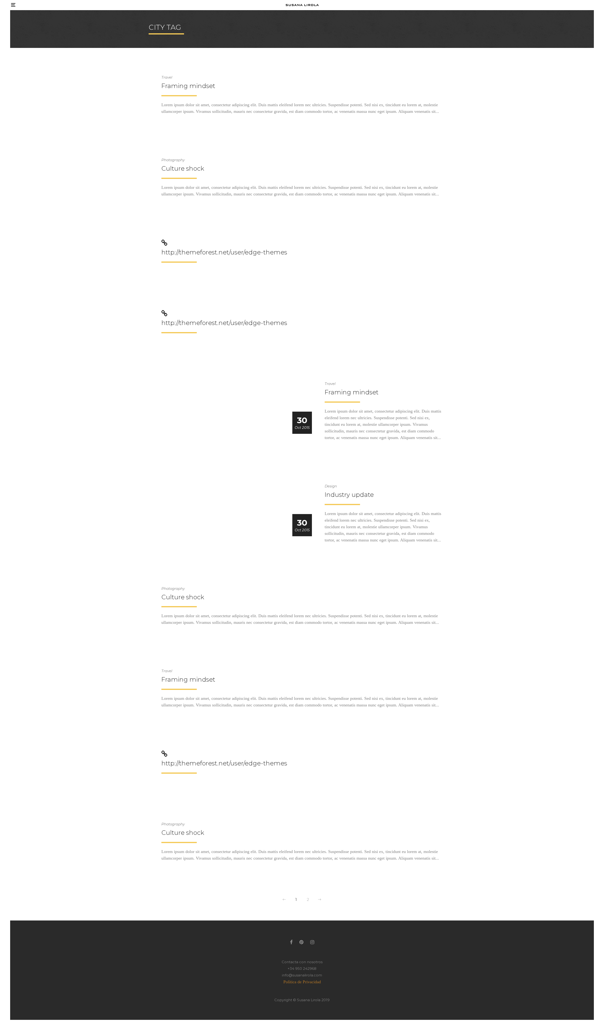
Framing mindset (188, 86)
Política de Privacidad (302, 981)
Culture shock (182, 168)
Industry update (349, 494)
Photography (173, 160)
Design (331, 486)
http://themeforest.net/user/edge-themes (224, 252)
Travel (166, 77)
